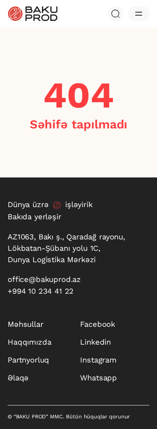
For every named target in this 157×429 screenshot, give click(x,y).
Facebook (97, 324)
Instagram (98, 359)
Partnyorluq (28, 359)
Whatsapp (98, 377)
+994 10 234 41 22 (41, 291)
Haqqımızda (29, 342)
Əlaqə (18, 377)
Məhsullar (25, 324)
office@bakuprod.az (44, 279)
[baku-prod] (33, 13)
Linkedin (95, 342)
